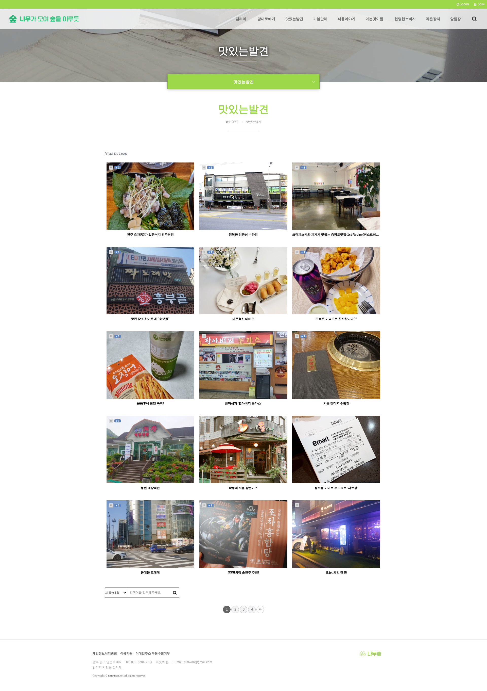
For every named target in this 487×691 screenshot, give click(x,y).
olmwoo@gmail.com (198, 662)
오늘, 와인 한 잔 (336, 572)
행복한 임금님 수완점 (243, 234)
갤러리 (241, 19)
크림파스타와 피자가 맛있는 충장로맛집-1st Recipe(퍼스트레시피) (336, 234)
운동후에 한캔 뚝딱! (150, 403)
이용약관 (126, 653)
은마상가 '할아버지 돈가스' (243, 403)
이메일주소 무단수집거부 (153, 653)
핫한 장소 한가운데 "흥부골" (150, 319)
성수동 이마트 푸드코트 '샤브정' (336, 488)
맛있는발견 (294, 19)
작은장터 (433, 19)
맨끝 (260, 609)
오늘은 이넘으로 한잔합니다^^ (336, 319)
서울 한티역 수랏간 (336, 403)
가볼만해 (320, 19)
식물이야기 (346, 19)
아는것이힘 (374, 19)
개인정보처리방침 (105, 653)
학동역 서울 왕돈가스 (243, 488)
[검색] (175, 593)
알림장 (455, 19)
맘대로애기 (266, 19)
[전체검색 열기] (474, 19)
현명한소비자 (405, 19)
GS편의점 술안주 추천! (243, 572)
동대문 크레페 (150, 572)
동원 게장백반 (150, 488)
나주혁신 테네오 (243, 319)
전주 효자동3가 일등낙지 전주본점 (150, 234)
